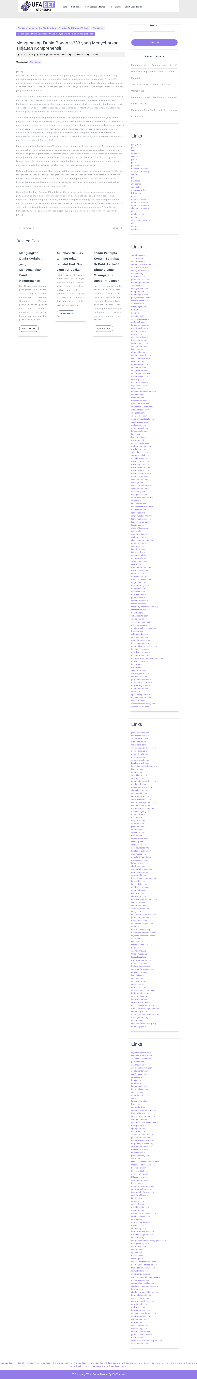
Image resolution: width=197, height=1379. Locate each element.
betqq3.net (136, 948)
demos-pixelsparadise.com (143, 781)
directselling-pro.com (140, 685)
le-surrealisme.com (140, 796)
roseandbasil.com (139, 920)
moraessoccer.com (140, 860)
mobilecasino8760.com (141, 945)
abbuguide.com (138, 352)
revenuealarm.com (139, 688)
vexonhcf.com (137, 778)
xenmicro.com (137, 316)
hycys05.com (137, 1183)
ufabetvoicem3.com (140, 476)
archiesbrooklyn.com (140, 887)
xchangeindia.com (139, 634)
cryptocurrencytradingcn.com (144, 1286)
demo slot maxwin (139, 202)
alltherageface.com (140, 673)
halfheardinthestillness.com (143, 932)
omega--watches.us (140, 760)
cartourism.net (137, 984)
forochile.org (137, 863)
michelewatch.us (138, 757)
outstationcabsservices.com (143, 628)
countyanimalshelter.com (142, 1301)
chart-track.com (138, 866)
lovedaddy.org (137, 1237)
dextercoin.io (137, 1020)
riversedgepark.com (140, 282)
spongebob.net (138, 1128)
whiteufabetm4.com (140, 488)
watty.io (134, 1098)
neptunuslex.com (139, 751)
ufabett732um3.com (140, 528)
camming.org (137, 273)
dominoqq (135, 153)
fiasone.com (136, 1219)
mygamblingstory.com (141, 1052)
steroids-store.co (139, 905)
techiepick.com (138, 591)
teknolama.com (138, 1152)
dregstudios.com (138, 854)
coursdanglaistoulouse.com (143, 748)
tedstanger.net (137, 525)
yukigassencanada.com (142, 407)
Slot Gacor (76, 7)
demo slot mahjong (140, 172)
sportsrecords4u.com (141, 455)
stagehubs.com (138, 255)
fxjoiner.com (136, 667)
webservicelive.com (140, 707)
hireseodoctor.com (139, 431)
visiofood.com (137, 573)
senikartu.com (137, 1092)
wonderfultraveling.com (141, 869)
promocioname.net (139, 872)
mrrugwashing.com (140, 1243)
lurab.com (135, 691)
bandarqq (135, 181)
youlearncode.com (139, 346)
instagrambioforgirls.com (142, 1192)
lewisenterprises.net (140, 325)
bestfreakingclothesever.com (144, 1265)
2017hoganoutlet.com (141, 1059)
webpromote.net (138, 902)
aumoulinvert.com (139, 963)
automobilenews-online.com (144, 646)
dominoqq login (79, 1363)
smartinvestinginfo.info (141, 516)
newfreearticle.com (140, 1174)
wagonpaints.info (139, 534)
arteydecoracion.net (140, 908)
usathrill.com (137, 613)
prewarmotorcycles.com (142, 787)
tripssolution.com (139, 401)
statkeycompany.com (140, 805)
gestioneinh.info (138, 555)
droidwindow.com (139, 576)
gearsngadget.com (139, 428)
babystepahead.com (140, 1310)
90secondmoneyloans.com (143, 391)
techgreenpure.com (140, 370)
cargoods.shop (138, 1107)
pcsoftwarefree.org (139, 328)
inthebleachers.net (139, 999)
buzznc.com (136, 664)
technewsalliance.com (141, 519)
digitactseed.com (139, 385)
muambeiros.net (138, 890)
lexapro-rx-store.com (140, 1002)
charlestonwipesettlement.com (145, 1292)
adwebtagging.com (140, 1304)
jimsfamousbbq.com (140, 732)
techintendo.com (138, 367)
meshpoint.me (137, 1125)
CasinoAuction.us (139, 954)
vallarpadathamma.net (141, 1146)
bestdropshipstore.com (141, 373)
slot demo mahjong (140, 208)
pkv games (136, 144)
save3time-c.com (139, 775)
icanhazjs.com (137, 975)
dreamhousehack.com (141, 640)
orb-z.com (135, 1159)
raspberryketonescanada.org (144, 607)
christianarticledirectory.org (143, 1023)
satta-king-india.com (140, 404)
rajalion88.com (138, 276)
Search (154, 25)
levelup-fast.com (138, 437)
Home (64, 7)
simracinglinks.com (140, 790)
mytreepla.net (137, 440)
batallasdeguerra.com (141, 851)
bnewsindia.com (138, 588)
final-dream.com (138, 549)
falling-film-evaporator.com (143, 1268)
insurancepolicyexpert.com (143, 802)
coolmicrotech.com (139, 637)
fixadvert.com (137, 769)
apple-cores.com (139, 987)
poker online (84, 1366)
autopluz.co (136, 772)
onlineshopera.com (140, 319)
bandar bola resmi (139, 169)
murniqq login (178, 1363)
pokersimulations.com (141, 443)
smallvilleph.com (138, 845)
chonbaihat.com (138, 896)
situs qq (134, 150)
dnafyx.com (136, 334)
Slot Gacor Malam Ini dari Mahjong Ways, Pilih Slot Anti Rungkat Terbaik (53, 28)
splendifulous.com (139, 452)
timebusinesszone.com (141, 1331)
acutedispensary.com (141, 1280)
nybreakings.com (139, 625)
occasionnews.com (140, 1325)
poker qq (135, 165)
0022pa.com (137, 829)
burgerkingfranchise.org (142, 1143)
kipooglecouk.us (138, 957)
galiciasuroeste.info (140, 848)
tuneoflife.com (137, 1337)
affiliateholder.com (139, 1343)
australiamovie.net (139, 739)
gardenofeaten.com (140, 1180)
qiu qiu (134, 226)
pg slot (134, 217)
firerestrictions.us (139, 884)
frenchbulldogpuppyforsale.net (145, 1008)
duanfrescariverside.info (142, 497)
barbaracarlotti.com (140, 993)
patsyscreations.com (140, 297)
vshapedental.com (139, 616)
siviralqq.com (137, 1259)
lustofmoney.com (139, 1328)
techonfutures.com (139, 600)
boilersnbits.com (138, 1168)
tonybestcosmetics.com (142, 661)
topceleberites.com (140, 458)
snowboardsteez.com (141, 1189)
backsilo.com (137, 1255)
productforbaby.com (140, 1156)
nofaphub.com (137, 291)
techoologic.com (138, 604)
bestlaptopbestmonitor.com (143, 914)
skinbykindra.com (139, 670)
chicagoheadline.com (141, 270)
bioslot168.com (138, 700)
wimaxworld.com (138, 875)
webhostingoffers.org (140, 358)
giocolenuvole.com (139, 337)
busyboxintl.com (138, 1131)
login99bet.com (138, 261)
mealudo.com (137, 1225)
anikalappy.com (138, 491)
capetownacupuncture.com (143, 1110)
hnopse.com (136, 1322)
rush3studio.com (138, 1074)
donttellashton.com (140, 1071)
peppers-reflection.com (141, 1334)
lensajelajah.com (139, 307)
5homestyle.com (138, 1026)
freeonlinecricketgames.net (143, 878)
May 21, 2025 (27, 55)
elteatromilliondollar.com (142, 1140)
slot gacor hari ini (133, 7)
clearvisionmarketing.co (142, 540)
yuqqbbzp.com (138, 413)
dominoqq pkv (137, 214)
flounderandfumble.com (142, 507)
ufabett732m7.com (139, 570)
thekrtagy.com (137, 631)
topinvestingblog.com (141, 811)
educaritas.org (137, 304)
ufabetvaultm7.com (140, 470)
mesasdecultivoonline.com (143, 1165)
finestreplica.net (138, 504)
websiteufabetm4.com (141, 485)
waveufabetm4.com (140, 479)
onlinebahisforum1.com (142, 267)
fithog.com (136, 911)
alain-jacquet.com (139, 1119)
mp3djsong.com (138, 745)
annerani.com (137, 823)
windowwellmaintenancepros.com (146, 1340)
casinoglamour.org (139, 1017)
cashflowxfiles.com (139, 1195)
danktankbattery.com (140, 1222)
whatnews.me (137, 546)
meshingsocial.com (140, 1207)
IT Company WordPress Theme (90, 1374)
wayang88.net (137, 482)
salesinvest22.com (139, 561)
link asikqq (136, 193)
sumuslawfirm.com (139, 1271)
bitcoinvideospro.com (141, 1113)
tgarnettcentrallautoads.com (144, 766)
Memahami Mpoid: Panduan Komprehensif (154, 65)
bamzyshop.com (138, 594)
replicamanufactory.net (141, 446)
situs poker (136, 187)
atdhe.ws (135, 926)
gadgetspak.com (138, 425)
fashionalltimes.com (140, 649)
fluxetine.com (137, 942)
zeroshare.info (137, 832)
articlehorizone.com (140, 410)
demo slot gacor (138, 199)
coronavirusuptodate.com (142, 419)
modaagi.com (137, 842)
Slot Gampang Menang (96, 7)
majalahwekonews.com (141, 1056)
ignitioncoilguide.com (140, 694)
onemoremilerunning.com (143, 1186)
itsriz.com (135, 1104)
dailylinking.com (138, 331)
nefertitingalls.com (139, 294)
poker (133, 162)
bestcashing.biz (138, 881)
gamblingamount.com (141, 1316)
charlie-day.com (138, 1228)
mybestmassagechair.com (143, 935)
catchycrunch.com (139, 288)
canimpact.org (137, 978)
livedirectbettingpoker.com (143, 1231)
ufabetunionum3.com (141, 464)
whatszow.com (138, 361)
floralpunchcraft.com (140, 1216)
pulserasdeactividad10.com (143, 990)
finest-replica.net (138, 552)
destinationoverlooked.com (143, 1313)
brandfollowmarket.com (142, 1295)
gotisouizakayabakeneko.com (144, 1122)
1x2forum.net (137, 258)
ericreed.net (136, 939)
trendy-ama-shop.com (141, 567)
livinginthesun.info (139, 1101)
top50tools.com (138, 814)
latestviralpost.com (139, 1171)
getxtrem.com (137, 1201)
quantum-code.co (139, 543)
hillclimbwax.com (139, 1319)
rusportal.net (137, 1095)
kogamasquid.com (139, 1011)
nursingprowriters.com (141, 1274)
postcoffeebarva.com (140, 1137)
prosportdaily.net (138, 558)
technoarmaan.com (140, 655)
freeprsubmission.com (141, 579)
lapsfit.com (136, 434)
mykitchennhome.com (141, 960)
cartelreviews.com (139, 376)
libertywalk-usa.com (140, 736)
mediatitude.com (138, 784)
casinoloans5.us (138, 951)
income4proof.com (139, 301)
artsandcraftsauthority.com (143, 703)
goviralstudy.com (139, 981)
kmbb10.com (137, 1198)
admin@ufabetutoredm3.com (53, 55)
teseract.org (136, 564)
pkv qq (134, 147)
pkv (132, 178)
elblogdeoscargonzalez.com (144, 899)
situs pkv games (24, 1363)
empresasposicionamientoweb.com (147, 658)
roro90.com (136, 1077)
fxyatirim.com (137, 349)
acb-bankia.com (138, 1246)
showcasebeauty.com (141, 799)
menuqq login (7, 1363)
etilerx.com (136, 500)
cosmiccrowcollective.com (143, 1116)
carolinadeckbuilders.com (142, 808)
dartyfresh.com (138, 322)
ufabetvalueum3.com (140, 467)
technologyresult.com (141, 355)
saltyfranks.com (138, 820)
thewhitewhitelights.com (142, 923)
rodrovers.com (138, 397)
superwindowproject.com (142, 969)
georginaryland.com (140, 917)
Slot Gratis (116, 7)
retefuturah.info (138, 513)
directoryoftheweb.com (141, 1068)
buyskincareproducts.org (142, 1005)
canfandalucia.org (139, 619)
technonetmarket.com (141, 522)
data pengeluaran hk (140, 220)
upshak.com (136, 1252)
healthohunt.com (139, 510)
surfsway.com (137, 379)
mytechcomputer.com (141, 697)
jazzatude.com (138, 826)
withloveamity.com (139, 343)
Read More (30, 329)
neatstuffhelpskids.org (141, 857)
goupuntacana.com (140, 279)
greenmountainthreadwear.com (145, 1277)
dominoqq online (138, 190)
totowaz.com (137, 1289)
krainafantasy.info (139, 1086)
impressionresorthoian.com (143, 1262)
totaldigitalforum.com (140, 652)
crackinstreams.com (140, 422)
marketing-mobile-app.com (143, 1213)
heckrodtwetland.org (140, 929)
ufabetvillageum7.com (141, 473)
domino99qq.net (138, 1065)
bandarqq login (43, 1363)
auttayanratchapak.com (142, 1134)
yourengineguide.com (141, 622)
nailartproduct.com (139, 382)
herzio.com (136, 1080)
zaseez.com (136, 285)
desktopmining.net (139, 996)
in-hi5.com (136, 1083)
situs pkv (135, 175)
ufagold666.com (138, 582)
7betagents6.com (139, 416)
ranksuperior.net (138, 1307)
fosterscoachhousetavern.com (145, 1162)
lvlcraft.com (136, 388)
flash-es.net (136, 1249)
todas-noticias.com (139, 1089)
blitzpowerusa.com (139, 1177)
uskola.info (136, 531)
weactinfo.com (137, 1204)
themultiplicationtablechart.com (145, 1014)
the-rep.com (136, 817)
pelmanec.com (138, 1062)
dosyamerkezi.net (139, 793)
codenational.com (139, 676)
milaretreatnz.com (139, 839)
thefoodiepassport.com (141, 966)
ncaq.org (135, 313)
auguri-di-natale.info (140, 754)
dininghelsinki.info (139, 494)
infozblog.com (137, 893)
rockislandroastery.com (141, 682)
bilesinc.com (136, 835)
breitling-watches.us (140, 763)
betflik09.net (136, 310)
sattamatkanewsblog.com (142, 1283)
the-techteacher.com (140, 643)
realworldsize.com (139, 1149)
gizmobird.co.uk (138, 742)
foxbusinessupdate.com (142, 1234)
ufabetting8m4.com (140, 461)
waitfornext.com (138, 537)
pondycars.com (138, 597)
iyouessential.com (139, 340)
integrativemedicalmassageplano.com (148, 1240)
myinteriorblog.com (140, 585)
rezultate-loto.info (139, 449)
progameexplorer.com (141, 679)
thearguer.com (138, 1210)
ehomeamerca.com (140, 364)
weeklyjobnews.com (140, 1298)
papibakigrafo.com (139, 972)
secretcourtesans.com (141, 264)
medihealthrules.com (140, 610)
